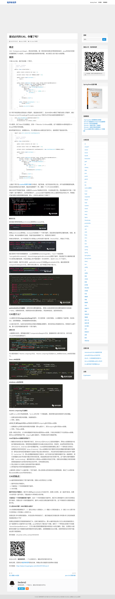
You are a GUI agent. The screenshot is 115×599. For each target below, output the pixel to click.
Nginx (86, 217)
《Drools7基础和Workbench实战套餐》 (94, 122)
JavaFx (86, 176)
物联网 (86, 317)
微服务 (86, 296)
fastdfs (86, 155)
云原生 (86, 273)
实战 (86, 293)
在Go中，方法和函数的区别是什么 (93, 358)
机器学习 (87, 308)
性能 (86, 299)
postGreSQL (88, 223)
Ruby (86, 235)
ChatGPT (87, 147)
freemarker (87, 158)
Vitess (86, 261)
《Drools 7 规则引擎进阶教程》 (92, 127)
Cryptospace (87, 375)
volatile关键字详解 (25, 184)
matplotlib (87, 197)
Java (22, 41)
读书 (86, 329)
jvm (85, 182)
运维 (86, 335)
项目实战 (87, 340)
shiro (86, 238)
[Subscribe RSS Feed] (27, 588)
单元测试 (87, 288)
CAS (30, 41)
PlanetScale (87, 220)
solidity (86, 246)
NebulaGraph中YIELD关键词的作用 (93, 352)
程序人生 (87, 320)
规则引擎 (87, 323)
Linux (86, 191)
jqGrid (86, 179)
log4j (86, 194)
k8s (85, 185)
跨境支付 (87, 332)
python (86, 226)
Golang (86, 167)
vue (85, 264)
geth (86, 161)
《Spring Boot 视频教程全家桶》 (92, 120)
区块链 (86, 285)
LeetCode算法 (88, 188)
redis (86, 232)
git (85, 164)
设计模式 (87, 326)
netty (86, 214)
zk (85, 270)
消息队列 (87, 314)
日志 (86, 305)
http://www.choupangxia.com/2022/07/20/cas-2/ (32, 566)
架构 (86, 311)
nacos (86, 211)
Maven (86, 199)
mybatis (87, 205)
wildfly (86, 267)
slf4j (86, 241)
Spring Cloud (88, 258)
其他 (86, 276)
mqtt (86, 202)
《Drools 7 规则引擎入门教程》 (92, 125)
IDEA (86, 170)
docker (86, 150)
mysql (86, 208)
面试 (86, 337)
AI (85, 144)
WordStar (67, 597)
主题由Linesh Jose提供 (75, 597)
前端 (86, 282)
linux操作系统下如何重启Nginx (92, 364)
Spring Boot (88, 255)
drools (86, 152)
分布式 (86, 279)
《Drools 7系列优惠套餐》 (90, 123)
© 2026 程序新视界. (39, 597)
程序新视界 (11, 2)
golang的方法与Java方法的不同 (92, 355)
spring (86, 249)
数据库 (86, 302)
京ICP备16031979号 (49, 597)
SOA (86, 244)
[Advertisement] (57, 19)
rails (86, 229)
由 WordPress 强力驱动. (59, 597)
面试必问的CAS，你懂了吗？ (24, 36)
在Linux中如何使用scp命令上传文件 (93, 361)
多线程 (24, 41)
